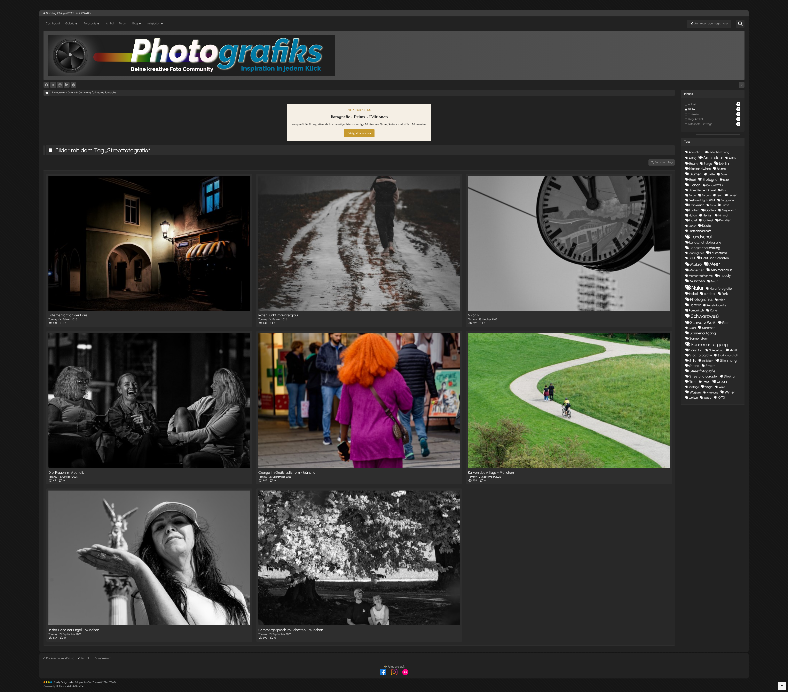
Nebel (693, 294)
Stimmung (728, 360)
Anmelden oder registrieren (711, 23)
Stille (692, 361)
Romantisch (696, 310)
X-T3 (721, 397)
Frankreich (696, 205)
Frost (725, 205)
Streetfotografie (702, 371)
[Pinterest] (73, 85)
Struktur (730, 376)
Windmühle (712, 392)
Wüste (707, 397)
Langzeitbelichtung (705, 248)
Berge (708, 164)
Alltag (692, 158)
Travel (706, 382)
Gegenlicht (730, 210)
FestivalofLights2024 (702, 200)
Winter (730, 392)
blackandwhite (700, 169)
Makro (696, 264)
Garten (710, 210)
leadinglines (696, 253)
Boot (692, 180)
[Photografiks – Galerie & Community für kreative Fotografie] (394, 55)
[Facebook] (46, 85)
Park (725, 294)
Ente (723, 190)
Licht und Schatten (715, 258)
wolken (693, 397)
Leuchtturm (718, 253)
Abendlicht (696, 152)
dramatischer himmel (702, 190)
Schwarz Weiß (703, 322)
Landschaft (702, 237)
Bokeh (724, 174)
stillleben (707, 361)
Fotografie (727, 200)
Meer (714, 264)
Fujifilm (694, 210)
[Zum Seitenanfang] (782, 686)
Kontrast (708, 220)
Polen (721, 300)
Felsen (733, 195)
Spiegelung (716, 350)
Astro (732, 158)
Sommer (708, 328)
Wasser (695, 392)
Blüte (711, 174)
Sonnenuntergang (709, 344)
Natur (697, 287)
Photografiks (701, 299)
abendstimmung (718, 152)
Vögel (709, 387)
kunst (692, 226)
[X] (53, 85)
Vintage (694, 387)
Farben (706, 195)
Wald (722, 387)
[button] (67, 85)
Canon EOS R (714, 185)
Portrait (695, 305)
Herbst (708, 215)
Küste (706, 225)
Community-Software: (64, 686)
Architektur (713, 157)
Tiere (692, 382)
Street (710, 366)
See (725, 322)
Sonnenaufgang (703, 333)
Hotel (693, 220)
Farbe (692, 195)
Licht (692, 258)
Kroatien (725, 220)
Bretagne (710, 179)
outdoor (710, 294)
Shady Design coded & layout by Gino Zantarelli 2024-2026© (85, 682)
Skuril (692, 328)
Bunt (726, 180)
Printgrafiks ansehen (359, 133)
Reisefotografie (716, 305)
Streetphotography (703, 376)
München (697, 281)
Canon (695, 185)
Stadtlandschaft (728, 355)
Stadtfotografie (700, 355)
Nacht (715, 281)
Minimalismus (721, 270)
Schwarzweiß (705, 316)
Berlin (724, 163)
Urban (722, 381)
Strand (694, 366)
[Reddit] (60, 85)
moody (725, 275)
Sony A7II (696, 350)
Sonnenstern (698, 338)
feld (719, 195)
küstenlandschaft (700, 231)
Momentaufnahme (701, 276)
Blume (721, 169)
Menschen (696, 270)
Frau (713, 205)
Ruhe (713, 310)
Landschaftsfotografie (705, 242)
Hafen (693, 215)
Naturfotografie (721, 289)
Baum (693, 164)
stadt (733, 350)
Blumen (696, 174)
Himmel (723, 215)
